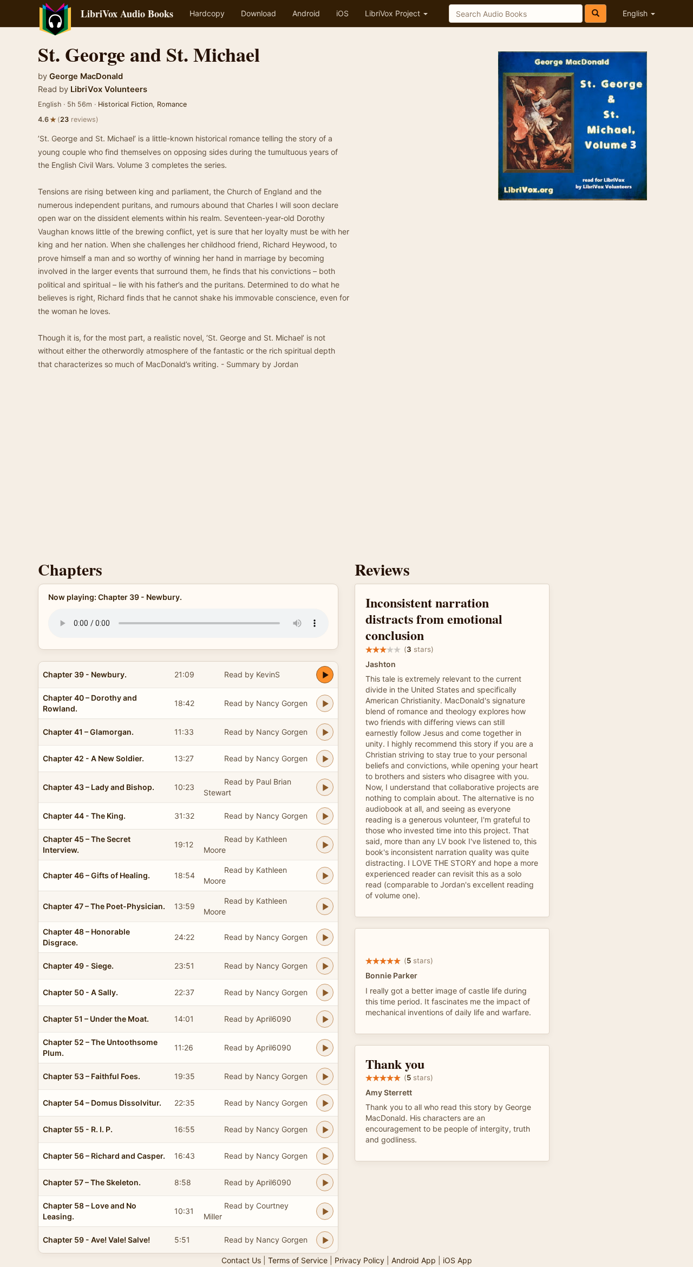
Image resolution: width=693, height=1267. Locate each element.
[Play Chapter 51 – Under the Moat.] (325, 1019)
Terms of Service (298, 1260)
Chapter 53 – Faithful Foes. (91, 1076)
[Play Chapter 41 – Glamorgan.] (325, 732)
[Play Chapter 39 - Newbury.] (325, 674)
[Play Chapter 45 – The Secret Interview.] (325, 844)
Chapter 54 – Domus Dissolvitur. (102, 1102)
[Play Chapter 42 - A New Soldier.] (325, 758)
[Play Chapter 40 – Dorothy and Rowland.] (325, 703)
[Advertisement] (346, 468)
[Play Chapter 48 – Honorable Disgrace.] (325, 937)
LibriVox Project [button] (393, 13)
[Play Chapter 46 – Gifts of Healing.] (325, 875)
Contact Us (241, 1260)
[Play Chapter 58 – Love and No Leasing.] (325, 1211)
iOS (342, 13)
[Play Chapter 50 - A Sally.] (325, 992)
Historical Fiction (125, 104)
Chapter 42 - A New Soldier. (93, 758)
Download (258, 13)
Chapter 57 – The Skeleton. (92, 1182)
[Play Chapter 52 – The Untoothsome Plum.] (325, 1047)
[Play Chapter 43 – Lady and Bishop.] (325, 787)
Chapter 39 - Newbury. (85, 674)
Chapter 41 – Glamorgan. (88, 731)
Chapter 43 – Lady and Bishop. (98, 787)
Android (306, 13)
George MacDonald (86, 76)
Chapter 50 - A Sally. (80, 992)
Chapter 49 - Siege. (78, 965)
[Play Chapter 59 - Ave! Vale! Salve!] (325, 1240)
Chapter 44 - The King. (84, 815)
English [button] (636, 13)
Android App (413, 1260)
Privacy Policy (359, 1260)
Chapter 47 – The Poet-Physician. (104, 906)
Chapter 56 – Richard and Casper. (104, 1155)
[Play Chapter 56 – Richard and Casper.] (325, 1156)
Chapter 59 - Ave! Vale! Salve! (96, 1239)
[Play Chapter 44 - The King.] (325, 816)
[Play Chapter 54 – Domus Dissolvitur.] (325, 1103)
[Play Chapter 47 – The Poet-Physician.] (325, 906)
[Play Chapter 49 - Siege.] (325, 966)
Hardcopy (207, 13)
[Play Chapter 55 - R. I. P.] (325, 1129)
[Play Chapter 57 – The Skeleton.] (325, 1182)
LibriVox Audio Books (127, 13)
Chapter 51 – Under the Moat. (96, 1018)
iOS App (457, 1260)
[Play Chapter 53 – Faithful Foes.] (325, 1076)
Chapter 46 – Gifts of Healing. (96, 875)
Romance (172, 104)
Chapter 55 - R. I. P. (78, 1129)
